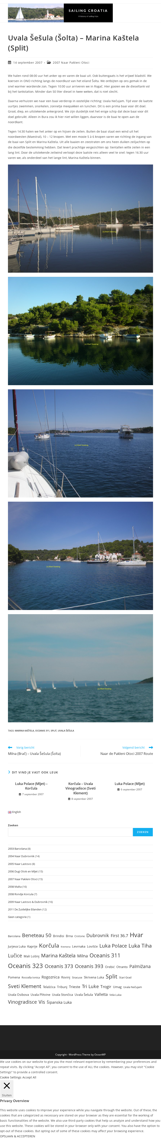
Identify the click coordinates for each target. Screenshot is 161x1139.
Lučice (15, 955)
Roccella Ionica (31, 977)
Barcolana (14, 936)
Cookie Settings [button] (10, 1077)
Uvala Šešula (66, 730)
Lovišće (92, 946)
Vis (42, 1002)
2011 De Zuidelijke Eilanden (25, 909)
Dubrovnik (97, 935)
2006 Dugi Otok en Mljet (23, 871)
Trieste (74, 986)
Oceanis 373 (59, 966)
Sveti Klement (24, 986)
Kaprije (32, 946)
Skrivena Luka (94, 977)
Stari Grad (125, 977)
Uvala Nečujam (132, 987)
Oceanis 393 (89, 966)
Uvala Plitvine (40, 994)
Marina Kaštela (24, 730)
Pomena (14, 977)
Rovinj (65, 977)
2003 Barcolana (17, 848)
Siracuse (77, 977)
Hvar (136, 935)
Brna (69, 936)
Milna (82, 956)
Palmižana (140, 966)
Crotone (79, 936)
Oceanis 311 (42, 730)
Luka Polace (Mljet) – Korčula (31, 786)
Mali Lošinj (31, 956)
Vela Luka (115, 995)
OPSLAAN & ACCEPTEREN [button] (17, 1136)
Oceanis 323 (25, 966)
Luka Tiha (140, 945)
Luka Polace (113, 945)
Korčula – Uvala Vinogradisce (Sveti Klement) (80, 788)
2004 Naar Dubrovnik (21, 856)
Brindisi (58, 936)
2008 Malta (15, 886)
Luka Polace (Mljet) (130, 783)
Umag (117, 987)
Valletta (101, 994)
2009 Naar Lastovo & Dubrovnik (28, 902)
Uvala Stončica (62, 994)
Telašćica (49, 987)
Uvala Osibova (18, 994)
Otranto (122, 967)
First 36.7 (119, 935)
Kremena (65, 946)
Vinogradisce (22, 1002)
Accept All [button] (29, 1077)
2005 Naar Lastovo (19, 864)
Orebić (110, 967)
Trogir (105, 986)
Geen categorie (17, 917)
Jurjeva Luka (17, 946)
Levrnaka (78, 946)
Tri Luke (90, 986)
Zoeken (13, 825)
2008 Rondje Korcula (20, 894)
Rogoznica (51, 977)
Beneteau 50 (36, 935)
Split (54, 730)
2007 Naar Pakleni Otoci (71, 63)
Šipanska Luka (59, 1002)
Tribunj (62, 987)
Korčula (49, 945)
